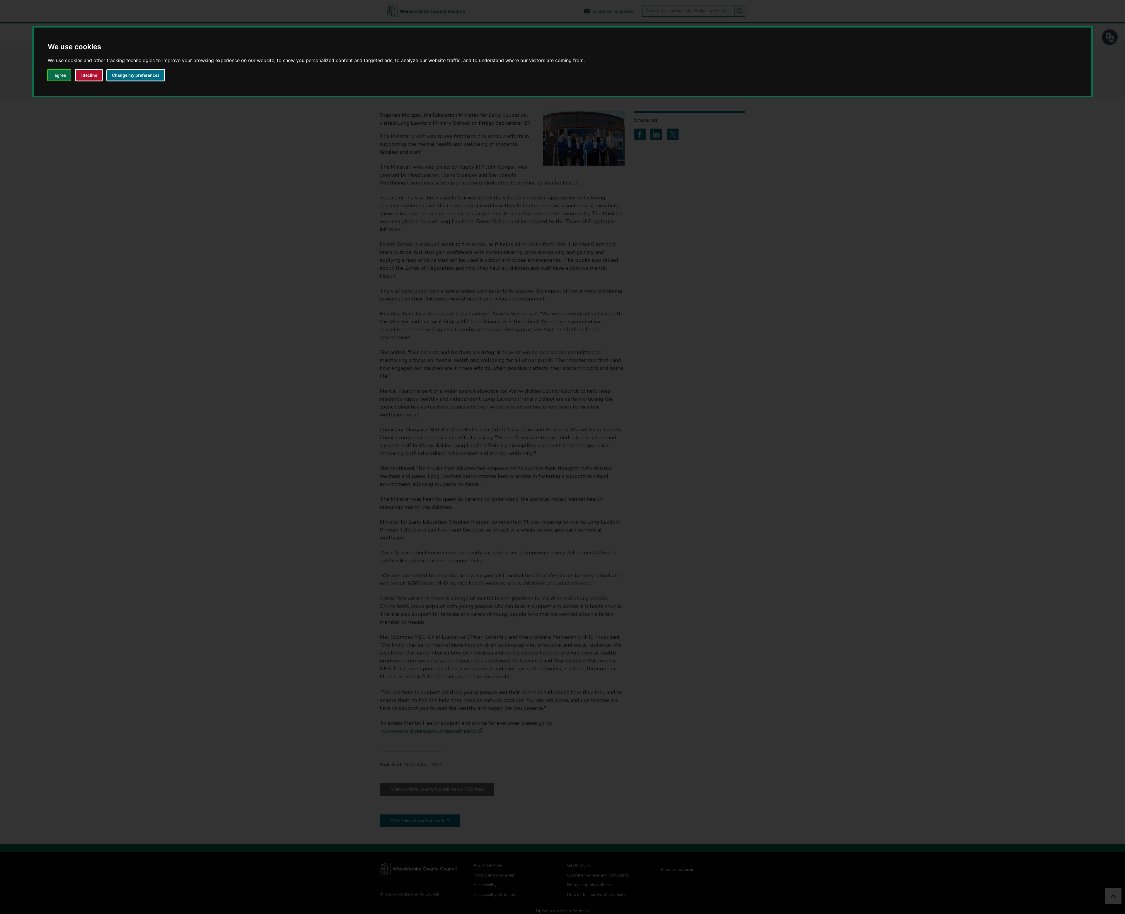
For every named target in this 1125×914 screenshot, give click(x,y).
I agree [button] (59, 75)
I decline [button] (89, 75)
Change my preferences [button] (136, 75)
